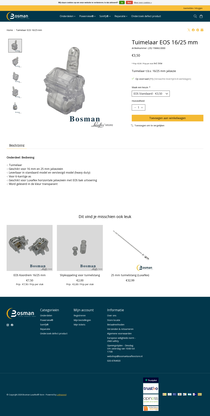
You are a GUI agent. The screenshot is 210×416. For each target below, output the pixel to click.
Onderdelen (46, 315)
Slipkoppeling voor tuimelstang (80, 275)
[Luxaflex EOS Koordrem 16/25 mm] (30, 248)
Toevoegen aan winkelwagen (167, 118)
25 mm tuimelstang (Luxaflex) (130, 275)
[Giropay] (195, 394)
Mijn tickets (79, 324)
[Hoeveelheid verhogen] (142, 107)
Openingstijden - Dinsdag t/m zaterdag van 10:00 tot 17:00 (121, 348)
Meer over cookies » (143, 3)
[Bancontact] (185, 394)
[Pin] (174, 394)
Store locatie (113, 320)
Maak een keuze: (141, 87)
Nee (129, 3)
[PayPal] (200, 394)
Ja (122, 3)
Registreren (80, 315)
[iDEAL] (164, 394)
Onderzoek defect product (146, 16)
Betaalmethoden (115, 324)
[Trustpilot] (150, 381)
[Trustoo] (150, 392)
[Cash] (180, 394)
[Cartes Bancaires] (190, 394)
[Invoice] (170, 394)
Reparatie (45, 328)
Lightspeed (61, 394)
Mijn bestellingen (82, 320)
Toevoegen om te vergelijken (149, 125)
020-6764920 (113, 360)
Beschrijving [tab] (16, 145)
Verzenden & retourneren (120, 328)
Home (10, 30)
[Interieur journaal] (150, 410)
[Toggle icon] (195, 16)
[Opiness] (150, 404)
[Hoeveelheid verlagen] (135, 107)
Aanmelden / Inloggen (192, 8)
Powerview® (46, 320)
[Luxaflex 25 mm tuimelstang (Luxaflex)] (130, 248)
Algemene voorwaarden (119, 333)
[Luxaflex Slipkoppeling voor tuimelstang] (80, 248)
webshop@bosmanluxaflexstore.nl (125, 356)
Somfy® (44, 324)
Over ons (111, 315)
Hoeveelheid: (138, 100)
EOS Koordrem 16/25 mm (30, 275)
